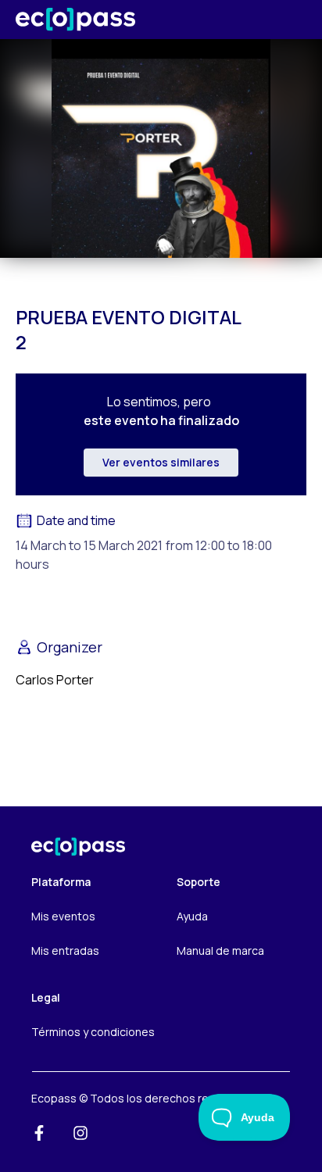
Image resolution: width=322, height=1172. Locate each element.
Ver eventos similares (161, 462)
